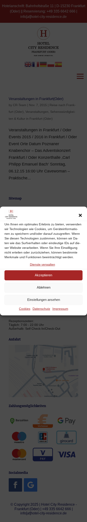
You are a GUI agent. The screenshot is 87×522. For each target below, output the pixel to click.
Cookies (24, 308)
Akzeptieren (43, 275)
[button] (80, 215)
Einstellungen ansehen (43, 300)
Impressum (60, 308)
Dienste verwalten (42, 264)
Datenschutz (41, 308)
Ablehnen (43, 287)
